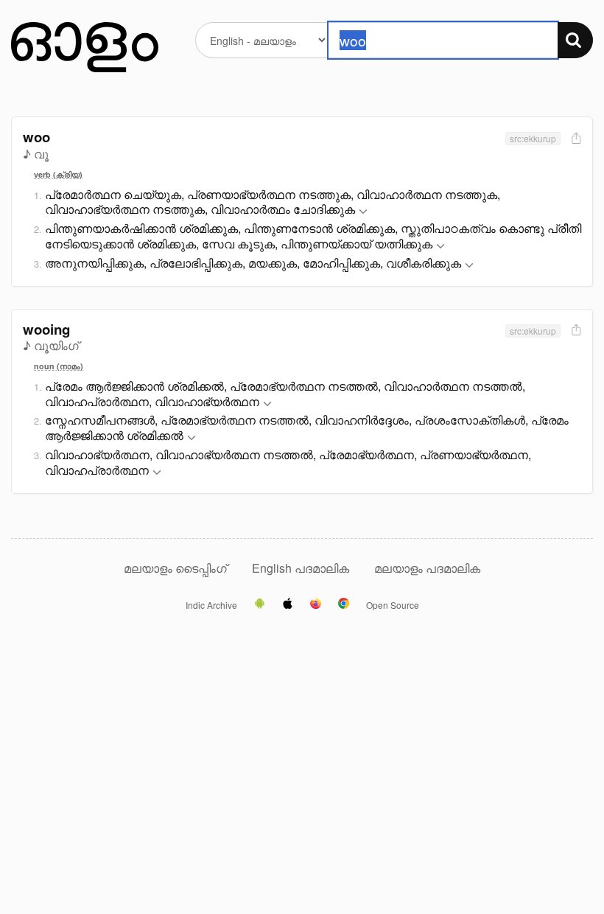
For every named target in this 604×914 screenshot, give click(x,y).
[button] (363, 212)
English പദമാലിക (302, 567)
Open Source (392, 605)
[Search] (575, 40)
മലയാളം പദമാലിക (427, 567)
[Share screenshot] (574, 138)
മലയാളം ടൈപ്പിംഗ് (175, 567)
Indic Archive (211, 605)
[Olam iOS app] (287, 604)
